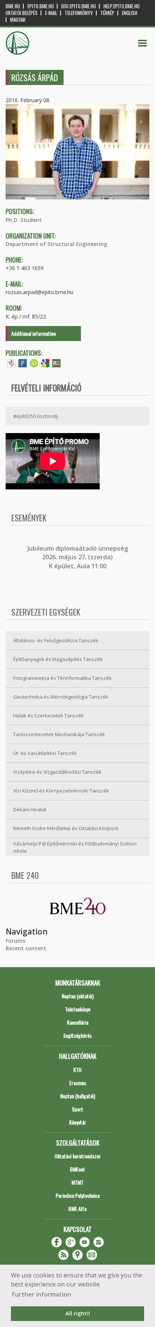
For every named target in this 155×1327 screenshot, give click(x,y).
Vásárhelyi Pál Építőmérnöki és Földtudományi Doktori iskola (75, 847)
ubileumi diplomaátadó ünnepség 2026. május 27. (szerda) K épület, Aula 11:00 (78, 557)
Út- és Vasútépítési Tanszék (45, 753)
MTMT (77, 1182)
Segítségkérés (77, 1035)
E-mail (51, 13)
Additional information (33, 333)
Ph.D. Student (24, 219)
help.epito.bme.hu (121, 6)
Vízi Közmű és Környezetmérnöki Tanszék (61, 790)
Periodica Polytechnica (78, 1195)
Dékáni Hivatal (29, 809)
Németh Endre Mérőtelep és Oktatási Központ (65, 828)
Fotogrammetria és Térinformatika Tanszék (62, 678)
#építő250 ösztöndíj (35, 416)
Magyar (18, 19)
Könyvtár (77, 1122)
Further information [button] (41, 1294)
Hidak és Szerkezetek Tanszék (48, 715)
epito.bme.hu (40, 6)
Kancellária (77, 1022)
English (129, 13)
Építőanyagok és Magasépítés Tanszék (58, 659)
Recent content (26, 948)
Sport (77, 1109)
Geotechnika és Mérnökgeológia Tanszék (60, 696)
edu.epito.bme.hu (78, 6)
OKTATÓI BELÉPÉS (22, 13)
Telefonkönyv (79, 13)
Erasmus (77, 1083)
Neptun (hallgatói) (77, 1096)
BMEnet (77, 1169)
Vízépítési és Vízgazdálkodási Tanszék (57, 771)
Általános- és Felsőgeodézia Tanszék (55, 640)
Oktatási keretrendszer (78, 1156)
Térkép (107, 13)
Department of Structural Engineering (56, 244)
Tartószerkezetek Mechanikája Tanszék (59, 734)
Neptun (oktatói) (78, 996)
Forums (15, 940)
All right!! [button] (77, 1313)
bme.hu (13, 6)
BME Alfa (77, 1208)
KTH (77, 1069)
